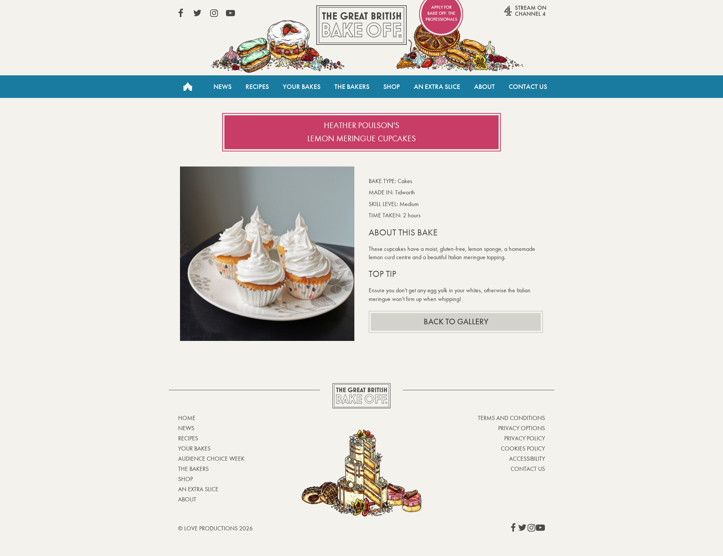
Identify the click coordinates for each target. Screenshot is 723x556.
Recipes (257, 86)
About (484, 86)
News (223, 86)
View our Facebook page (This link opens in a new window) (180, 13)
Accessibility (527, 458)
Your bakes (194, 448)
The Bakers (351, 86)
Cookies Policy (523, 448)
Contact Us (528, 86)
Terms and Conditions (511, 418)
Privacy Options (521, 428)
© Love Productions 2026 (215, 528)
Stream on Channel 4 (510, 14)
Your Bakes (301, 86)
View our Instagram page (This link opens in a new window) (213, 13)
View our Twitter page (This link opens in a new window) (197, 13)
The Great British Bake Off (361, 25)
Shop (391, 86)
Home (187, 86)
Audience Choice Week (211, 458)
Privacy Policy (524, 438)
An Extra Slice (437, 86)
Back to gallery (456, 322)
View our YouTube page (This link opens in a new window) (230, 13)
